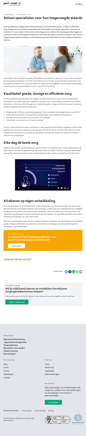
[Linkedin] (73, 271)
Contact (7, 377)
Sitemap (51, 411)
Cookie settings (39, 411)
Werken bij (49, 367)
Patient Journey (11, 351)
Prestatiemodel (16, 221)
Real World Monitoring (14, 340)
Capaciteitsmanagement (15, 342)
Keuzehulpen (10, 354)
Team (47, 364)
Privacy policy (27, 411)
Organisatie (49, 371)
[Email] (80, 271)
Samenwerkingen (52, 374)
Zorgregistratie (11, 345)
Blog (6, 364)
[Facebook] (66, 271)
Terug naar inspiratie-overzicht (17, 259)
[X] (69, 271)
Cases (6, 367)
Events (6, 371)
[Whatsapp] (77, 271)
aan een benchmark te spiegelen (40, 214)
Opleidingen (9, 374)
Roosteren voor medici (14, 348)
